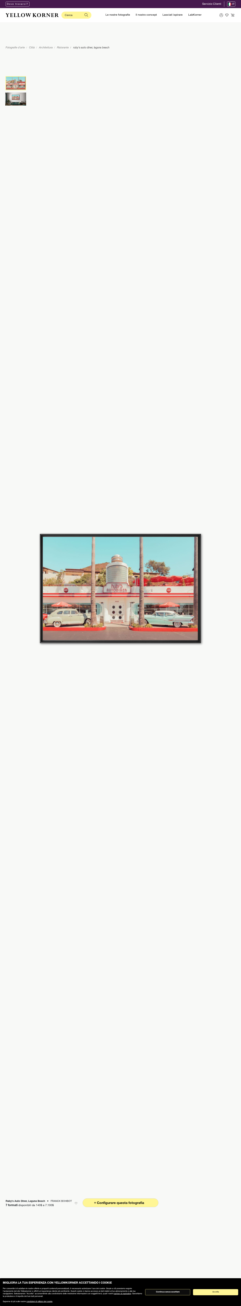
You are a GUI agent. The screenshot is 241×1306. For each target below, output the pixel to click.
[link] (32, 15)
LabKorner (194, 15)
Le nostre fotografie (118, 15)
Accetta (215, 1292)
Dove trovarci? (17, 4)
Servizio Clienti (211, 4)
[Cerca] (86, 15)
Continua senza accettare (168, 1292)
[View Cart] (232, 15)
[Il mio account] (221, 15)
